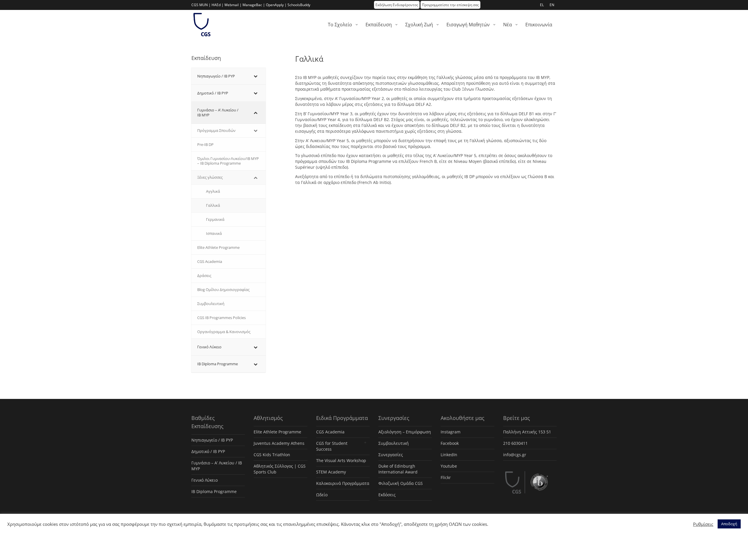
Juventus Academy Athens (279, 443)
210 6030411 (515, 443)
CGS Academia (330, 432)
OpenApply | (276, 4)
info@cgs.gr (514, 454)
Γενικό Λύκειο (204, 480)
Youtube (449, 466)
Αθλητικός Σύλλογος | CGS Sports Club (280, 469)
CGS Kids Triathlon (272, 454)
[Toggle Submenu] (255, 76)
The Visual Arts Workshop (341, 460)
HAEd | (218, 4)
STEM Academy (331, 472)
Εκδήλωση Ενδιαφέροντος (396, 4)
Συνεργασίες (390, 454)
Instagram (450, 432)
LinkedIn (449, 454)
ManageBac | (254, 4)
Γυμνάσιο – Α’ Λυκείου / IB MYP (216, 465)
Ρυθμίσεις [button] (703, 524)
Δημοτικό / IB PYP (208, 451)
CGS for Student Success (331, 446)
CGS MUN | (201, 4)
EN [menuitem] (552, 4)
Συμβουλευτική (393, 443)
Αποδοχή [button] (729, 523)
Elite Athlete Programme (277, 432)
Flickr (446, 477)
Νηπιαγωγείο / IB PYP (212, 440)
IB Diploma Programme (214, 491)
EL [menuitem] (542, 4)
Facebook (450, 443)
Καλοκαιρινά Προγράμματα (342, 483)
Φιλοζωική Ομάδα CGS (400, 483)
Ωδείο (322, 494)
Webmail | (233, 4)
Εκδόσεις (387, 494)
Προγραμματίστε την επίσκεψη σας (450, 4)
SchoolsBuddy (299, 4)
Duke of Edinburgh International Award (398, 469)
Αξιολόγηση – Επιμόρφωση (404, 432)
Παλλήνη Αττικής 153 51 (527, 432)
